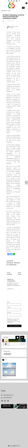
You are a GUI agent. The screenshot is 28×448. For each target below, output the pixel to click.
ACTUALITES (9, 260)
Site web (9, 312)
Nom (8, 302)
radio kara (10, 4)
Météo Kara (4, 377)
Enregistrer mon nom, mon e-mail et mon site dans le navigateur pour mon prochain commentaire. (13, 320)
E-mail (8, 307)
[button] (23, 8)
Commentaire (10, 288)
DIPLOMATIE (9, 262)
